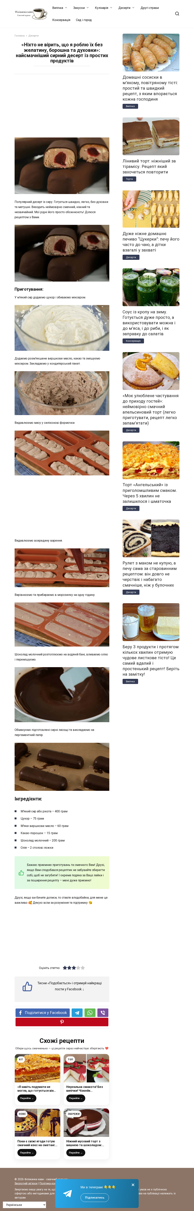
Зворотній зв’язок (26, 1183)
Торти (129, 179)
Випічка (57, 8)
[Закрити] (133, 1184)
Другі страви (150, 8)
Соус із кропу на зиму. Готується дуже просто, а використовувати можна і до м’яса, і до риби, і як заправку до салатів (149, 322)
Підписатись (95, 1197)
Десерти (124, 8)
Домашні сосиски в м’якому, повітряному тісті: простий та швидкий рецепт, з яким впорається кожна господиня (150, 88)
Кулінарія (101, 8)
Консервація (61, 20)
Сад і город (84, 20)
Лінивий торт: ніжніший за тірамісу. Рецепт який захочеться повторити (149, 166)
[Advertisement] (62, 106)
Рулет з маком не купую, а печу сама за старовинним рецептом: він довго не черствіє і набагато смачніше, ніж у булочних (150, 574)
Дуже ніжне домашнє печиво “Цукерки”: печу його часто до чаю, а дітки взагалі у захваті (151, 241)
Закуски (79, 8)
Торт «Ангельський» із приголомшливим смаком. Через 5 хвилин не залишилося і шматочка (150, 493)
